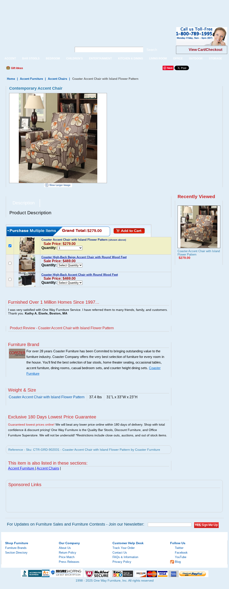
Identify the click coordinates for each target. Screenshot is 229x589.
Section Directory (16, 552)
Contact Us (119, 552)
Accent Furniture (32, 78)
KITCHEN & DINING (130, 58)
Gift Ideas (16, 68)
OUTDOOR (196, 58)
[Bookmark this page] (36, 69)
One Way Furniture (34, 40)
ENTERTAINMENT (100, 58)
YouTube (180, 557)
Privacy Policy (121, 561)
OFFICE (178, 58)
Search (151, 50)
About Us (65, 548)
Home (11, 78)
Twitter (179, 548)
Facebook (181, 552)
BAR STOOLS (31, 58)
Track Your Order (123, 548)
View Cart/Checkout (205, 50)
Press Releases (69, 561)
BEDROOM (53, 58)
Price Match (66, 557)
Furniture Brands (16, 548)
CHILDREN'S (74, 58)
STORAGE (215, 58)
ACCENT (10, 58)
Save (170, 67)
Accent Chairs (57, 78)
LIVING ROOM (158, 58)
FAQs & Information (125, 557)
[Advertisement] (81, 10)
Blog (178, 561)
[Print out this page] (59, 69)
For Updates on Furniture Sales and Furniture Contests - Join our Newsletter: (75, 524)
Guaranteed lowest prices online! (31, 424)
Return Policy (67, 552)
